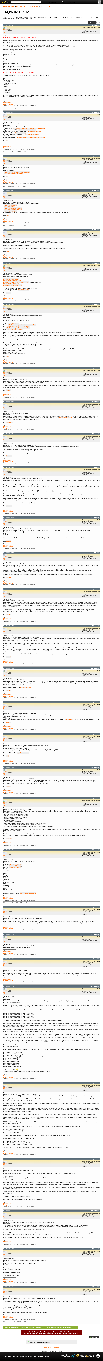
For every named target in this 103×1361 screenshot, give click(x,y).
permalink (96, 25)
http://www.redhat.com (15, 864)
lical (7, 140)
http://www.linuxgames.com (11, 283)
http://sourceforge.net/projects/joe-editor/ (18, 328)
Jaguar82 (8, 541)
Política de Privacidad (26, 1356)
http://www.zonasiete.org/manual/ (13, 173)
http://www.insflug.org (10, 205)
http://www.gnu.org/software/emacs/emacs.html (22, 325)
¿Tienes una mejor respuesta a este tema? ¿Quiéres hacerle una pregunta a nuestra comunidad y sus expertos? (37, 1327)
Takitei (10, 30)
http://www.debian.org (15, 866)
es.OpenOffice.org (25, 687)
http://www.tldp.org (9, 206)
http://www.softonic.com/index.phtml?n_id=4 (16, 282)
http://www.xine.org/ (20, 133)
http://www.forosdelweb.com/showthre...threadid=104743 (29, 128)
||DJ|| (7, 251)
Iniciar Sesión (86, 2)
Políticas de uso (38, 1356)
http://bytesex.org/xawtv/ (32, 134)
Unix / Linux (45, 6)
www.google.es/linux (23, 290)
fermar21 (8, 786)
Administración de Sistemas (27, 6)
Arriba (47, 1356)
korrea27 (8, 293)
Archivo (15, 1356)
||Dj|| (7, 215)
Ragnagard (9, 838)
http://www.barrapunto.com (11, 279)
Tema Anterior (47, 1347)
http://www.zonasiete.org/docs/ (27, 130)
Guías (62, 2)
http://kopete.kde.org (23, 753)
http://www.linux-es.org (10, 211)
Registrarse (52, 2)
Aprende (72, 2)
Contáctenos (7, 1356)
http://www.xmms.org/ (34, 131)
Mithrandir (9, 456)
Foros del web (5, 2)
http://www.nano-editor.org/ (15, 329)
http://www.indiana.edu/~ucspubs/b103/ (18, 326)
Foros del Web (8, 6)
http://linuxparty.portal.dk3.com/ (12, 285)
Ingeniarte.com (7, 102)
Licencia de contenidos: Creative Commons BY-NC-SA (98, 1356)
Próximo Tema (55, 1347)
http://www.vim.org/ (13, 323)
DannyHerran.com (8, 104)
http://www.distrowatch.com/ (28, 893)
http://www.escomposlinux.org (13, 208)
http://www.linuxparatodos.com (13, 209)
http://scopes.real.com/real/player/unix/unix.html (31, 137)
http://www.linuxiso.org (65, 417)
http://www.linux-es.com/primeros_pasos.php (17, 172)
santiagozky (9, 422)
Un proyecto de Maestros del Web (68, 1356)
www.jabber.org (69, 719)
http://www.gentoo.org (15, 867)
